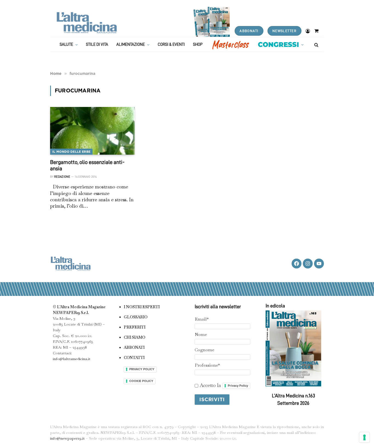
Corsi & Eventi (171, 45)
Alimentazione (130, 45)
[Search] (315, 44)
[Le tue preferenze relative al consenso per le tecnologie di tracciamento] (364, 437)
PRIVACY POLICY (141, 369)
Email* (202, 319)
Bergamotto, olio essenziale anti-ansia (87, 165)
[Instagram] (308, 263)
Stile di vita (97, 45)
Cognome (204, 350)
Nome (201, 334)
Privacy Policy (238, 385)
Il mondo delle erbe (71, 152)
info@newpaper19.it (67, 438)
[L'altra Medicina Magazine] (87, 22)
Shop (198, 45)
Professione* (207, 365)
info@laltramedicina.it (71, 358)
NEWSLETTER (284, 31)
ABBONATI (249, 31)
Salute (66, 45)
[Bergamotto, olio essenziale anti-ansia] (92, 131)
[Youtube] (319, 263)
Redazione (62, 176)
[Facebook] (296, 263)
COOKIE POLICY (141, 381)
